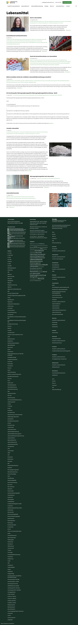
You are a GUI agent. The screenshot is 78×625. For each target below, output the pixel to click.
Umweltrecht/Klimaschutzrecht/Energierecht (61, 351)
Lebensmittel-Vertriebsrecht (37, 254)
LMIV (46, 265)
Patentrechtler (55, 332)
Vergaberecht (10, 565)
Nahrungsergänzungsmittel (42, 95)
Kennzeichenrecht (33, 61)
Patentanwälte (39, 64)
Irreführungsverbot (11, 402)
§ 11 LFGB (9, 253)
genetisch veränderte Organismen (27, 80)
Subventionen (10, 541)
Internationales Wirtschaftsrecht (58, 373)
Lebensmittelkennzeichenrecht (37, 258)
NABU (53, 271)
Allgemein (29, 39)
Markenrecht (34, 64)
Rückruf (9, 529)
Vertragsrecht (33, 277)
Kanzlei (26, 42)
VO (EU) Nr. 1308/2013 (12, 598)
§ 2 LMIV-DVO (15, 95)
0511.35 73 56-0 (58, 2)
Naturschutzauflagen (12, 474)
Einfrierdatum (10, 351)
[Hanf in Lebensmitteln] (17, 24)
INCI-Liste (9, 395)
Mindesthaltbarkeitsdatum (64, 80)
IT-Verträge (10, 406)
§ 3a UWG (9, 259)
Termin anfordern (67, 2)
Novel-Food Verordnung (66, 21)
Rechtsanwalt (10, 510)
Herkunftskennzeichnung (13, 389)
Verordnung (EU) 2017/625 (13, 583)
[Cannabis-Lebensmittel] (60, 149)
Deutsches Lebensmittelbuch (15, 80)
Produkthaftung (11, 501)
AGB (22, 223)
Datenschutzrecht (11, 338)
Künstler (9, 423)
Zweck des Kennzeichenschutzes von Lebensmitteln (43, 56)
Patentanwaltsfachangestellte (14, 493)
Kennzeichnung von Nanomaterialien (15, 414)
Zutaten (34, 82)
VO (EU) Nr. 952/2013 (12, 600)
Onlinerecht (10, 488)
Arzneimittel (33, 40)
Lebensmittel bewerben (12, 193)
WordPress (12, 623)
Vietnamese (9, 242)
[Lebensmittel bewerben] (60, 200)
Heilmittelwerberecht (19, 42)
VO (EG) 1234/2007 (11, 594)
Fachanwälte (47, 60)
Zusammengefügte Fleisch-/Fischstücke (15, 611)
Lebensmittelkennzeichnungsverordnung (37, 63)
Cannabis (31, 21)
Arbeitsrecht (11, 40)
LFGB (61, 21)
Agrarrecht (10, 278)
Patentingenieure (11, 495)
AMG (45, 39)
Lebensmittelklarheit (56, 303)
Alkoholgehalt (10, 280)
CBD (38, 243)
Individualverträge (11, 397)
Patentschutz (10, 497)
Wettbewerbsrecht (16, 44)
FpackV (9, 370)
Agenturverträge (11, 276)
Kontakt (53, 234)
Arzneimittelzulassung (10, 42)
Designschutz (10, 341)
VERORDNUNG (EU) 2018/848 (13, 585)
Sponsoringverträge (12, 537)
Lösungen (46, 6)
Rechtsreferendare (11, 520)
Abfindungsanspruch (18, 39)
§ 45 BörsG (8, 39)
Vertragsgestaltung (11, 592)
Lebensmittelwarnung (56, 312)
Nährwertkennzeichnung (10, 82)
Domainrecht (10, 347)
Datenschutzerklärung (56, 242)
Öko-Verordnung (11, 486)
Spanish (9, 232)
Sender (9, 533)
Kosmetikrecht (10, 418)
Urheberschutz (10, 558)
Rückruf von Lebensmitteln (38, 272)
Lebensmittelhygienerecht (37, 256)
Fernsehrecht (10, 365)
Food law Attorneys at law (57, 297)
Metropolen (10, 461)
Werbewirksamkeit (32, 280)
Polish (8, 239)
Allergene (8, 80)
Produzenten (10, 505)
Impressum (54, 238)
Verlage (9, 569)
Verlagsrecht (10, 571)
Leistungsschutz (11, 446)
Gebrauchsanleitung (12, 372)
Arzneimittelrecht (39, 40)
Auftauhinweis (10, 314)
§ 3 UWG (9, 257)
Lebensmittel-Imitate (12, 429)
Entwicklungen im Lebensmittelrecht (37, 234)
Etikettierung (41, 243)
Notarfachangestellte (12, 480)
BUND (53, 285)
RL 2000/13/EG (10, 527)
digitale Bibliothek (11, 345)
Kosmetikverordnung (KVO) (13, 421)
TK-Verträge (10, 552)
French (9, 231)
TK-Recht (9, 550)
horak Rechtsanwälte (56, 338)
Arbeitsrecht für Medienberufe (19, 40)
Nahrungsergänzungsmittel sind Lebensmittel (42, 176)
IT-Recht (9, 404)
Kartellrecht (10, 410)
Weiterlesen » (68, 30)
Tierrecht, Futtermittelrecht (57, 259)
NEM (41, 268)
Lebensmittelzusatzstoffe (64, 63)
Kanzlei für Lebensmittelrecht (14, 6)
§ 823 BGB (12, 39)
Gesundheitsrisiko (38, 245)
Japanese (9, 241)
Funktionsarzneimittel (33, 245)
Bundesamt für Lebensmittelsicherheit (59, 289)
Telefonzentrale (11, 546)
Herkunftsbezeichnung (63, 60)
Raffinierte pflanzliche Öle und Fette (15, 508)
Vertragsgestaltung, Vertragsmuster (59, 359)
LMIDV (9, 452)
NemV (48, 95)
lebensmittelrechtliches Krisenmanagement (36, 262)
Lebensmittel (38, 252)
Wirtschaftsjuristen (11, 609)
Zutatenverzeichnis (11, 617)
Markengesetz (42, 266)
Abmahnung (24, 39)
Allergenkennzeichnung (12, 285)
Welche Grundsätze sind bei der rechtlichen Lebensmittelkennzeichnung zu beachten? (28, 77)
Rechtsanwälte (51, 64)
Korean (9, 244)
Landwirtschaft (11, 427)
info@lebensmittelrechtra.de (48, 2)
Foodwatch (54, 299)
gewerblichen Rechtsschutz (44, 245)
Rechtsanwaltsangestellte (13, 514)
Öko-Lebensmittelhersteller (57, 314)
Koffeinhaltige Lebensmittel (42, 61)
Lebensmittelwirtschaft (12, 442)
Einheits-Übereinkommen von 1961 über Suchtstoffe (43, 21)
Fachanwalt (43, 60)
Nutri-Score (18, 82)
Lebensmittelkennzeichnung (37, 6)
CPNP (9, 336)
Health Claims (55, 60)
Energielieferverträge (12, 357)
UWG (46, 42)
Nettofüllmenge (11, 478)
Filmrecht (9, 368)
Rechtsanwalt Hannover (57, 342)
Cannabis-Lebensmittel (12, 128)
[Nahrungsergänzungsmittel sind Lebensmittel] (17, 182)
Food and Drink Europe (56, 295)
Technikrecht (10, 544)
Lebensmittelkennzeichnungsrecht (64, 61)
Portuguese (9, 237)
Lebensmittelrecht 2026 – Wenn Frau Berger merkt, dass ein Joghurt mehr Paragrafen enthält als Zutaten (38, 223)
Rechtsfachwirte (11, 518)
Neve (2, 623)
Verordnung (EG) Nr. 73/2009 (46, 22)
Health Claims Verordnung (41, 247)
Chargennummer (11, 332)
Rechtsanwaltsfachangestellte (14, 516)
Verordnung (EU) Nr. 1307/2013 (57, 22)
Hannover (10, 378)
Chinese (9, 245)
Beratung (38, 60)
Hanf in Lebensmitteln (36, 17)
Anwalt (7, 40)
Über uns (54, 236)
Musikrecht (10, 467)
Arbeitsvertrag (27, 40)
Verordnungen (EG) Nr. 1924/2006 (56, 95)
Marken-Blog (54, 322)
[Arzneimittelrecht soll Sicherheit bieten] (60, 43)
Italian (8, 235)
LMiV (31, 64)
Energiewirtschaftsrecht (12, 359)
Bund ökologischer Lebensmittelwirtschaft (60, 287)
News (53, 232)
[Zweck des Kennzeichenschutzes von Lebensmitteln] (17, 64)
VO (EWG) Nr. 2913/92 (12, 602)
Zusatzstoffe (31, 82)
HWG (24, 42)
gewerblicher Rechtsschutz (13, 376)
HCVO (51, 60)
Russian (9, 247)
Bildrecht (9, 328)
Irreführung (45, 249)
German (22, 228)
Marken (39, 266)
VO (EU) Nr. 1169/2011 (24, 82)
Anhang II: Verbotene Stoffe (13, 293)
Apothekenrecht (11, 299)
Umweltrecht (42, 42)
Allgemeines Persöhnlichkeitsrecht (37, 39)
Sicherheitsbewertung (12, 535)
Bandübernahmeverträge (13, 324)
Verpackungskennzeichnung (38, 275)
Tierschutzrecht (11, 548)
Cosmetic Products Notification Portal (15, 334)
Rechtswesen (10, 522)
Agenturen (10, 274)
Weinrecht (41, 279)
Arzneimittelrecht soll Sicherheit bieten (16, 35)
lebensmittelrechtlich (56, 63)
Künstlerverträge (11, 425)
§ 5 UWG (9, 263)
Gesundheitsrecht (55, 265)
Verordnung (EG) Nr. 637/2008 (35, 22)
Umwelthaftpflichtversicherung (34, 42)
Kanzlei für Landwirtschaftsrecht (58, 250)
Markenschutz (10, 459)
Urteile (9, 561)
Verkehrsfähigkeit (9, 44)
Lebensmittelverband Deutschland (59, 310)
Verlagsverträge (11, 573)
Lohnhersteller (34, 266)
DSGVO (9, 349)
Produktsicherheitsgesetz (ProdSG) (15, 503)
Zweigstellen (57, 64)
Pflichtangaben (45, 64)
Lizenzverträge (10, 450)
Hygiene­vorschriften (12, 393)
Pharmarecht (34, 271)
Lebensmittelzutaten (35, 265)
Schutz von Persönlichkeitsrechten (14, 531)
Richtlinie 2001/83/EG (12, 524)
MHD (58, 80)
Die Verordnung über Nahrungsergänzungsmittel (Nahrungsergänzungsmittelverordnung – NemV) (31, 93)
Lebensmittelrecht (56, 21)
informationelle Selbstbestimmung (14, 399)
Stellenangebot (11, 539)
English (25, 229)
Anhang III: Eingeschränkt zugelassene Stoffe (16, 295)
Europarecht (54, 248)
